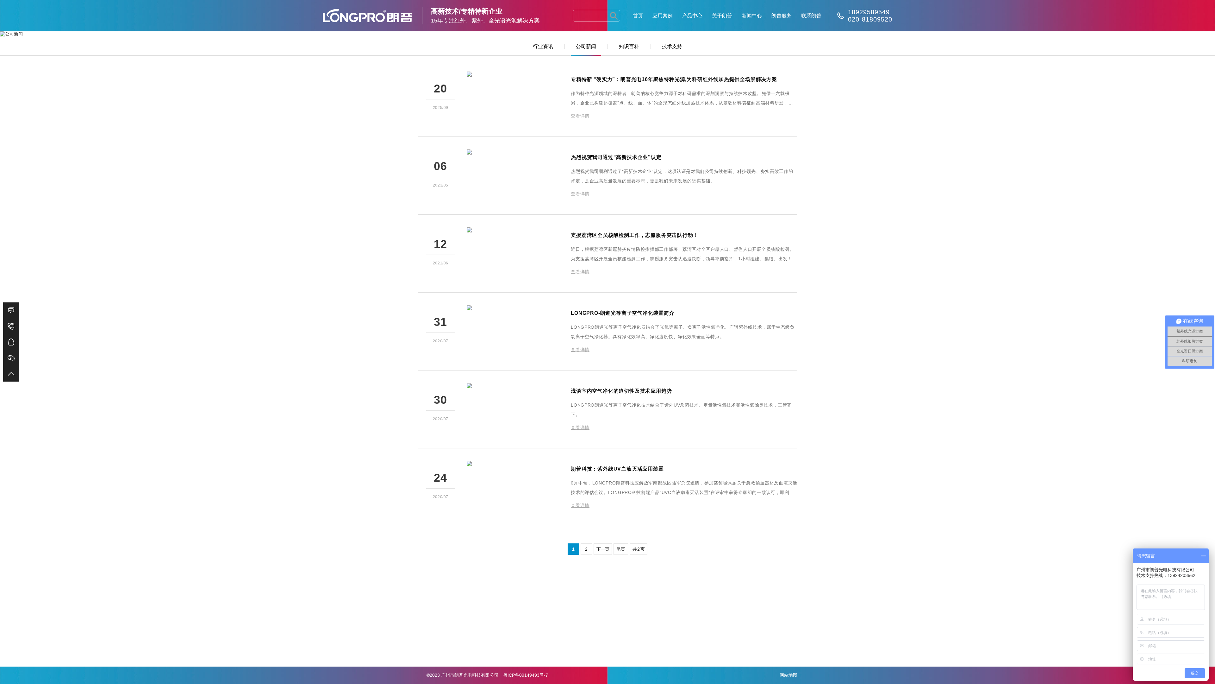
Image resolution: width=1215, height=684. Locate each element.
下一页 (602, 549)
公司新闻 (586, 46)
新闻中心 (752, 15)
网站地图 (788, 675)
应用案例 (662, 15)
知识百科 (629, 46)
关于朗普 (722, 15)
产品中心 (692, 15)
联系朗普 (811, 15)
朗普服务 (781, 15)
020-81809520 (870, 19)
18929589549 (869, 12)
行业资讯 (543, 46)
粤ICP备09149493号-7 (525, 675)
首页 (638, 15)
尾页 (620, 549)
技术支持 (672, 46)
